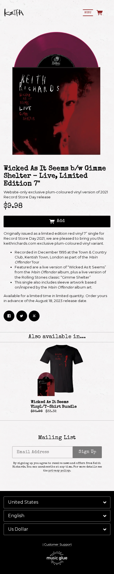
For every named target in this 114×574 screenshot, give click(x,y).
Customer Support (58, 544)
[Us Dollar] (57, 529)
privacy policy (59, 470)
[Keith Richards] (14, 12)
